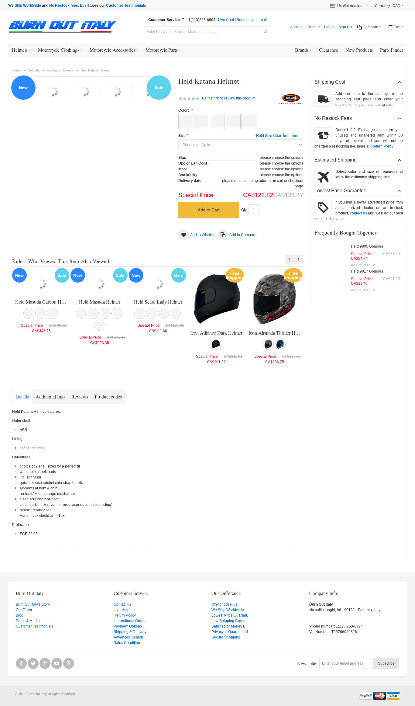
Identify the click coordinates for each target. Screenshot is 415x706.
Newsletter (307, 663)
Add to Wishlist (363, 265)
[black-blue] (280, 344)
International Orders (130, 621)
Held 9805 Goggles (367, 246)
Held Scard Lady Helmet (158, 301)
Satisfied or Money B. (228, 626)
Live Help (121, 610)
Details (22, 396)
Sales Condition (127, 643)
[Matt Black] (233, 121)
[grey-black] (268, 344)
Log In (329, 27)
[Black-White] (201, 121)
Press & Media (28, 621)
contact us (358, 213)
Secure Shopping (225, 637)
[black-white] (40, 313)
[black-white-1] (163, 313)
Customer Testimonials (126, 5)
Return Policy (382, 146)
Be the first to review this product (228, 98)
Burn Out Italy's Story (33, 604)
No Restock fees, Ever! (69, 5)
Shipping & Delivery (130, 632)
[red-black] (116, 313)
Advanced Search (128, 637)
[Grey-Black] (217, 121)
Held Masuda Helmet (99, 301)
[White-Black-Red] (249, 121)
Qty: (244, 210)
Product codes (108, 396)
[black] (28, 313)
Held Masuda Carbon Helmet (43, 301)
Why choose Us (224, 604)
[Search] (265, 31)
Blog (19, 615)
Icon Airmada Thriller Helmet (277, 332)
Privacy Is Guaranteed (229, 632)
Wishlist (313, 27)
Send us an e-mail (252, 20)
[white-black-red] (52, 313)
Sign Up (345, 27)
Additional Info (50, 396)
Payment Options (128, 626)
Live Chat (226, 20)
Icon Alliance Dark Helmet (216, 332)
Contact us (122, 604)
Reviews (79, 396)
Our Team (24, 610)
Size (182, 136)
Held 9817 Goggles (367, 271)
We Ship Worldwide (24, 5)
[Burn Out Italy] (63, 27)
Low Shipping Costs (228, 621)
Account (297, 27)
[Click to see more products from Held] (291, 100)
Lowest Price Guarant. (229, 615)
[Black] (185, 121)
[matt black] (105, 313)
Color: (184, 110)
